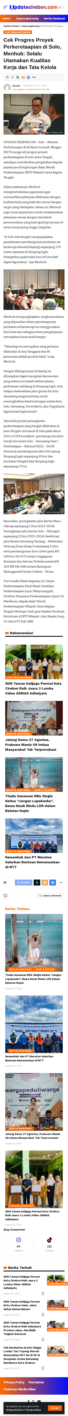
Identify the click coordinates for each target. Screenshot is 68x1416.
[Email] (23, 77)
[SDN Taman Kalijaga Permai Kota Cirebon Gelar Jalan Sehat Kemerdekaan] (56, 1305)
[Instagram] (18, 1245)
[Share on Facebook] (12, 77)
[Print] (28, 77)
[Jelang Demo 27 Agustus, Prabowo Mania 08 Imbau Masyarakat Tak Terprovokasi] (34, 718)
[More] (33, 77)
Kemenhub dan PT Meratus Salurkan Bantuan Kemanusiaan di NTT (32, 862)
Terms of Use (33, 1410)
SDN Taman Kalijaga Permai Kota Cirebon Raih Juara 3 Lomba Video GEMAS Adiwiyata (33, 688)
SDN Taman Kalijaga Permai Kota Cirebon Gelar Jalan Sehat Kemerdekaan (21, 1305)
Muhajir (16, 85)
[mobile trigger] (6, 7)
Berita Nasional (18, 733)
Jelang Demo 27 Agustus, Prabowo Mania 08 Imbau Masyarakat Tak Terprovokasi (30, 745)
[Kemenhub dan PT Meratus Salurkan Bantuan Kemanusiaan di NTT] (34, 835)
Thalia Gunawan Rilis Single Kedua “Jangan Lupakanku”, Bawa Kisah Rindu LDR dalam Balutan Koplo (33, 978)
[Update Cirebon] (33, 7)
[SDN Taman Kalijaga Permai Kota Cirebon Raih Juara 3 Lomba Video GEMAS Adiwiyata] (34, 662)
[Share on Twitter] (17, 77)
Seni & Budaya (44, 790)
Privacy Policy (14, 1410)
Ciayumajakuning (18, 32)
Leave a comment (52, 896)
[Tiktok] (50, 1245)
